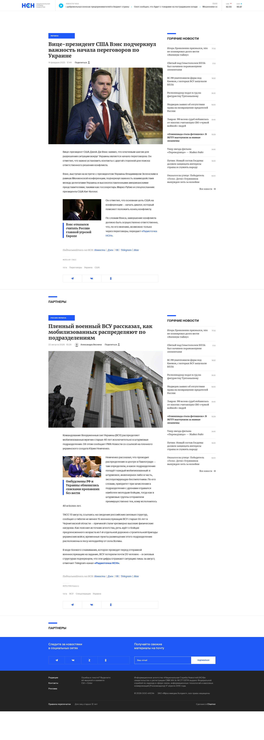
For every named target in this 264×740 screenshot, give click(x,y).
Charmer (211, 704)
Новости (99, 250)
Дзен (110, 250)
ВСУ (71, 593)
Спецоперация (83, 593)
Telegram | (127, 250)
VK (117, 250)
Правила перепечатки (59, 704)
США (97, 267)
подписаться (203, 660)
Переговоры (75, 267)
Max (136, 250)
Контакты (53, 683)
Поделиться (81, 62)
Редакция (53, 677)
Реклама (52, 688)
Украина (88, 267)
